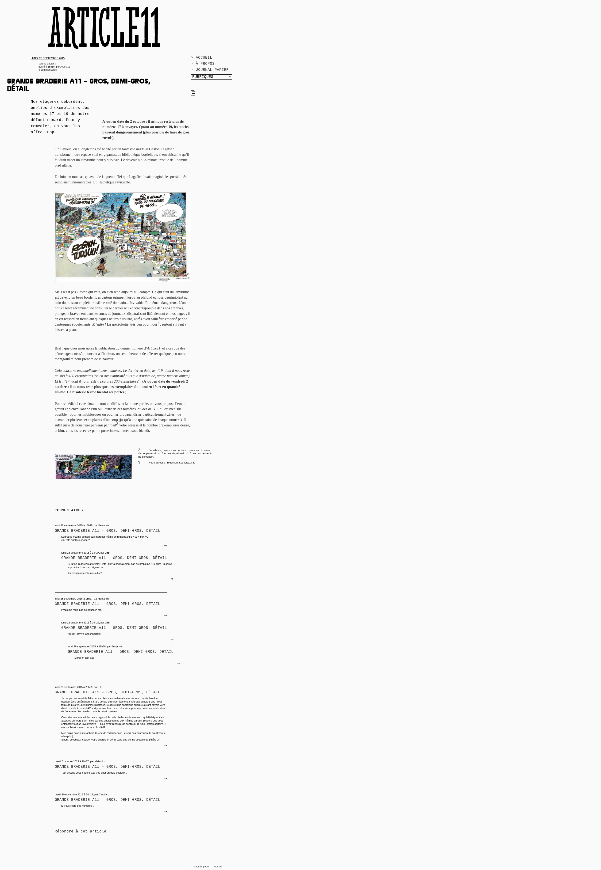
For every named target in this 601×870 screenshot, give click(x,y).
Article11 (65, 66)
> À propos (203, 64)
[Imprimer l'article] (193, 94)
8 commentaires (48, 69)
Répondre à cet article (80, 831)
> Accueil (201, 58)
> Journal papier (210, 70)
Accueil (218, 866)
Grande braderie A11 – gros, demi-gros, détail (107, 531)
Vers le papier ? (47, 63)
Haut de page (201, 866)
